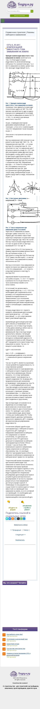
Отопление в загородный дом (17, 639)
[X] (18, 518)
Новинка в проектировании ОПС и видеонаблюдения (18, 654)
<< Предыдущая (15, 530)
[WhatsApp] (21, 518)
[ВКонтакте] (10, 518)
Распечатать (20, 540)
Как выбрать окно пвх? (15, 634)
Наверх (26, 530)
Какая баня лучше (13, 644)
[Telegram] (15, 518)
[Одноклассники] (12, 518)
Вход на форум (19, 16)
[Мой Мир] (24, 518)
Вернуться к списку (20, 525)
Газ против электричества (16, 649)
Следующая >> (20, 535)
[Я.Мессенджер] (7, 518)
